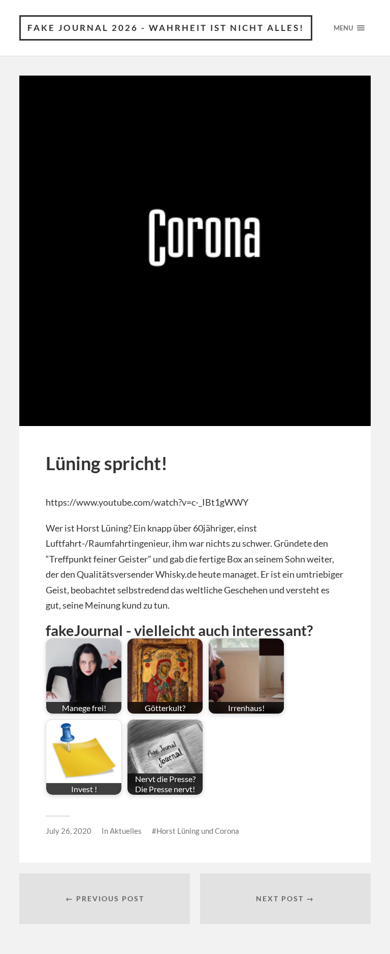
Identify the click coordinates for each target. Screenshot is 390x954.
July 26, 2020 (68, 830)
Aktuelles (126, 830)
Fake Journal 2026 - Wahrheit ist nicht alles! (165, 27)
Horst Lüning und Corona (197, 830)
